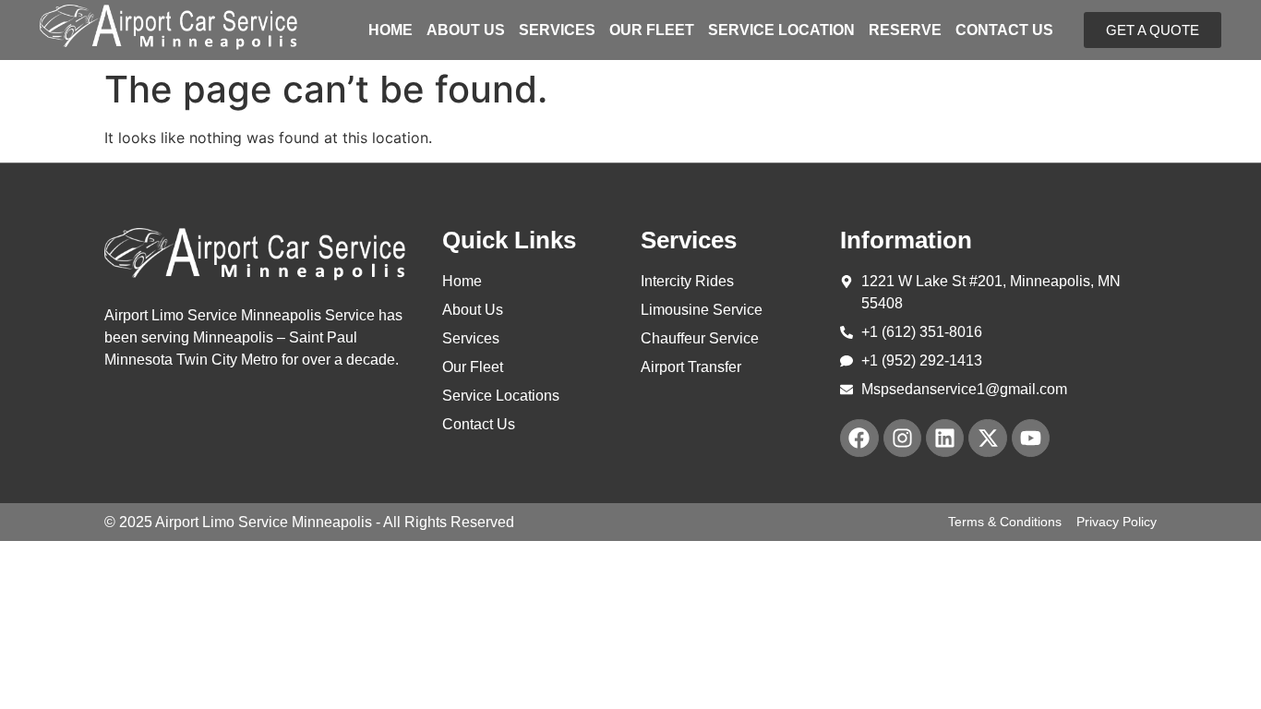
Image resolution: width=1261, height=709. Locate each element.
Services (557, 30)
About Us (465, 30)
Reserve (905, 30)
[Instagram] (902, 438)
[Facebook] (859, 438)
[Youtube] (1031, 438)
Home (390, 30)
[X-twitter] (987, 438)
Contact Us (1004, 30)
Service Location (781, 30)
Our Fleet (651, 30)
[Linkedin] (945, 438)
